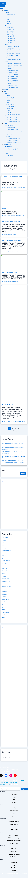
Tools (6, 44)
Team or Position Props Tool (14, 142)
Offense (9, 21)
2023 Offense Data (12, 69)
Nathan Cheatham (5, 771)
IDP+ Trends (10, 33)
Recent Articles (11, 14)
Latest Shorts (10, 29)
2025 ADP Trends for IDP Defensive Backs (11, 184)
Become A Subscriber (12, 148)
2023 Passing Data (12, 67)
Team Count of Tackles (13, 46)
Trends (3, 609)
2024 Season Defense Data (14, 63)
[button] (3, 3)
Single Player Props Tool (13, 121)
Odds (8, 95)
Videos (3, 614)
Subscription (8, 146)
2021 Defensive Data (12, 82)
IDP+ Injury (10, 42)
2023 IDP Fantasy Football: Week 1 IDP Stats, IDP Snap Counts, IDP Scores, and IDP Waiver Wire (13, 277)
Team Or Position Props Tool (14, 118)
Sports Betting (5, 607)
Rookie (3, 602)
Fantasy (6, 10)
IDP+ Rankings (11, 35)
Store (6, 153)
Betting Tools (8, 136)
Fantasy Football (6, 180)
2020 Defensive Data (12, 87)
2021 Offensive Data (12, 80)
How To (9, 23)
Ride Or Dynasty (6, 599)
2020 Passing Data (12, 84)
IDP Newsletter (5, 560)
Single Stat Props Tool (12, 119)
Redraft (9, 18)
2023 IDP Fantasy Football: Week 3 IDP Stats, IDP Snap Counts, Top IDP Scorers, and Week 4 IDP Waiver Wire (14, 245)
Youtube (4, 620)
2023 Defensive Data (12, 70)
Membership (7, 144)
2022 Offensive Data (12, 74)
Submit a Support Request (8, 873)
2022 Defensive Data (12, 76)
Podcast (4, 584)
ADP (6, 57)
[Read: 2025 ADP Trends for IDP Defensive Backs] (12, 176)
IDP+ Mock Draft (11, 38)
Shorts (3, 604)
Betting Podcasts (9, 104)
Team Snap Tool (11, 48)
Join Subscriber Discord (13, 150)
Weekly (19, 221)
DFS (8, 102)
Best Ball (4, 540)
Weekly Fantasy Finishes (13, 53)
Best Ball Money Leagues (13, 114)
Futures (9, 112)
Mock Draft (5, 568)
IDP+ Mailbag (10, 36)
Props (8, 110)
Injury (3, 566)
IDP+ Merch (10, 155)
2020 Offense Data (12, 85)
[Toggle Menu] (1, 8)
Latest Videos (10, 27)
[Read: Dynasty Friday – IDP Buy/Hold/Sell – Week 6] (14, 198)
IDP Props (9, 101)
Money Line (10, 108)
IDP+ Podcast (10, 31)
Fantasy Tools (9, 125)
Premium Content (9, 221)
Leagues (7, 151)
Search (3, 470)
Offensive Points (6, 581)
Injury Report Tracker (12, 55)
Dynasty (4, 208)
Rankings (5, 89)
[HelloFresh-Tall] (14, 503)
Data (6, 61)
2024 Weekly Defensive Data (14, 65)
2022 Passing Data (12, 72)
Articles (7, 12)
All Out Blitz (5, 537)
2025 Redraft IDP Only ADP (14, 59)
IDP (8, 20)
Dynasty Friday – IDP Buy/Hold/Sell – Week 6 (10, 212)
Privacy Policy (14, 851)
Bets (5, 91)
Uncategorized (5, 612)
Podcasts (7, 25)
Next (15, 431)
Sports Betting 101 (11, 106)
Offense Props (10, 97)
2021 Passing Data (12, 78)
